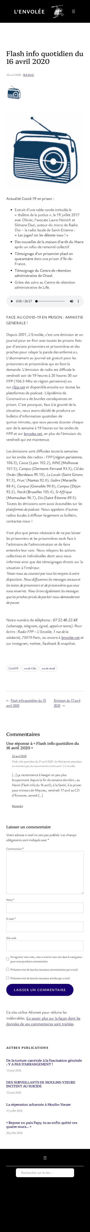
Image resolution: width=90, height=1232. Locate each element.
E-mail (11, 919)
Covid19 (13, 668)
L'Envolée (29, 11)
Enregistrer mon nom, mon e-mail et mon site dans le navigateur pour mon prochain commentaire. (46, 959)
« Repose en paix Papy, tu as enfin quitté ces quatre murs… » (41, 1124)
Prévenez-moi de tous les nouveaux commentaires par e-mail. (44, 969)
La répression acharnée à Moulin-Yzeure (38, 1104)
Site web (11, 938)
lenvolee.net (33, 433)
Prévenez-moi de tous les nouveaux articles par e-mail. (40, 978)
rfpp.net (18, 386)
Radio (28, 75)
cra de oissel (48, 668)
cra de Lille (30, 668)
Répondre (17, 806)
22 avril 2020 (19, 756)
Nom (10, 900)
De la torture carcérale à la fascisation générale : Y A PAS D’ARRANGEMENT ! (44, 1062)
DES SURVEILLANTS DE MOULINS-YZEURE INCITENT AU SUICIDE (40, 1084)
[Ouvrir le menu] (73, 11)
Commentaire (15, 849)
